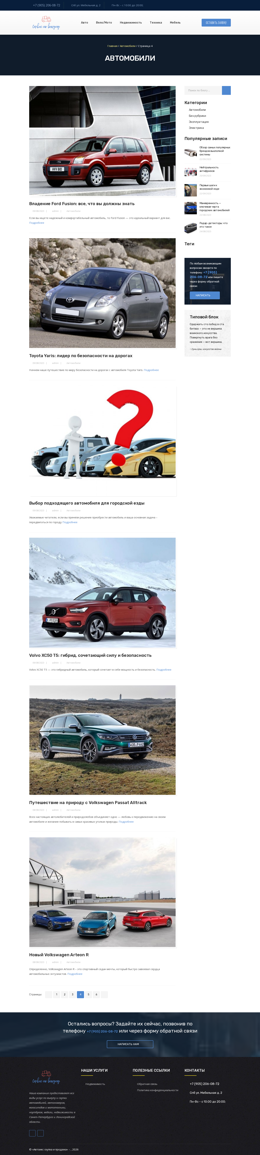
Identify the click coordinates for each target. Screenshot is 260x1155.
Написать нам (128, 1044)
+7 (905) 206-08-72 (46, 5)
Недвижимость (131, 22)
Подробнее (36, 222)
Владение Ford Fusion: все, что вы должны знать (82, 203)
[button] (226, 90)
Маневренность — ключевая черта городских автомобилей (215, 207)
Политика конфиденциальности (157, 1090)
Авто (84, 22)
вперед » (104, 994)
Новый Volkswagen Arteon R (59, 954)
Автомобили (73, 211)
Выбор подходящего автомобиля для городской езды (87, 503)
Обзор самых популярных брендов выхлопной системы (215, 151)
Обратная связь (147, 1084)
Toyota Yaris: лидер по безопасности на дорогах (80, 355)
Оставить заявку (216, 23)
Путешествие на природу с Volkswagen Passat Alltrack (88, 802)
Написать (203, 295)
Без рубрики (197, 116)
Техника (156, 22)
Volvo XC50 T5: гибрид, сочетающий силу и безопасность (90, 655)
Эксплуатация (199, 122)
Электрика (196, 128)
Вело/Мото (104, 22)
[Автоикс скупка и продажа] (46, 23)
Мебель (175, 22)
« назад (48, 994)
